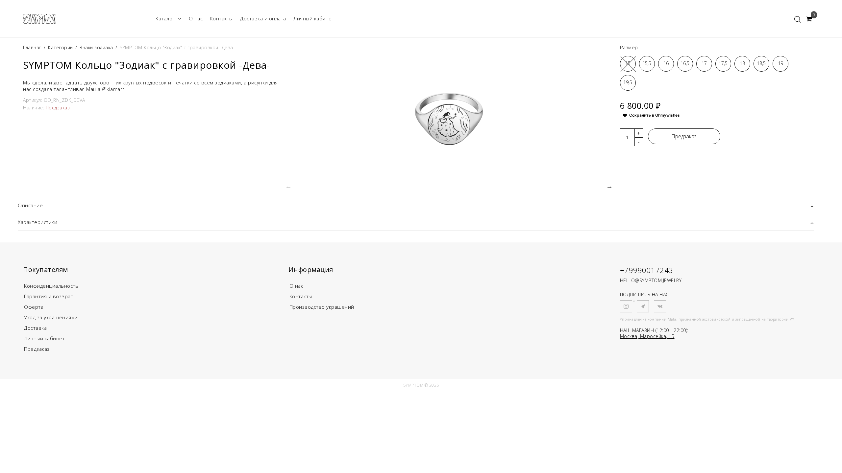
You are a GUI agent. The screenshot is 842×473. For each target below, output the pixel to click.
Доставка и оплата (263, 18)
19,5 (627, 82)
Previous (288, 186)
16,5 (685, 63)
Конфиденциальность (51, 285)
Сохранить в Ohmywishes (654, 115)
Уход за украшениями (51, 317)
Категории (60, 47)
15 (628, 63)
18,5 (761, 63)
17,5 (723, 63)
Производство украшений (321, 307)
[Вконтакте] (660, 306)
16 (666, 63)
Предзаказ (684, 136)
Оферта (33, 307)
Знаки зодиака (96, 47)
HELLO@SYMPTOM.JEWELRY (651, 280)
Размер (629, 47)
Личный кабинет (313, 18)
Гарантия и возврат (48, 296)
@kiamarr (113, 89)
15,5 (646, 63)
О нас (196, 18)
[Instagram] (626, 306)
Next (609, 186)
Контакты (221, 18)
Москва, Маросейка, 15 (647, 336)
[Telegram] (643, 306)
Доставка (35, 328)
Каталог (165, 18)
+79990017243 (646, 270)
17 (704, 63)
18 (742, 63)
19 (780, 63)
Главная (33, 47)
